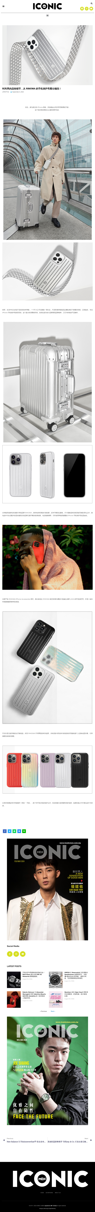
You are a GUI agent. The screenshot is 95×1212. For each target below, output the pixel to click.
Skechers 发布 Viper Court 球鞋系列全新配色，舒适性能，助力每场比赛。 (76, 994)
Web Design (46, 1208)
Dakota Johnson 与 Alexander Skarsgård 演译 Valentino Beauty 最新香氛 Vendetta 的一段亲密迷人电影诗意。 (34, 995)
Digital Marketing (52, 1208)
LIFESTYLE (5, 92)
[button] (3, 6)
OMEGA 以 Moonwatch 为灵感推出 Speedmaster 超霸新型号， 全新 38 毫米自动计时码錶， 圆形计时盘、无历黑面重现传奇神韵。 (76, 975)
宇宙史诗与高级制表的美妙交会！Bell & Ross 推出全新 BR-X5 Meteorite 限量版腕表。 (34, 974)
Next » (53, 1011)
